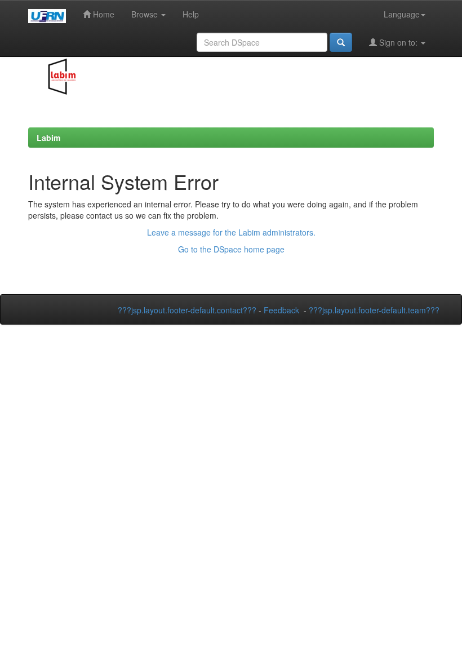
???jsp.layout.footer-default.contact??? (187, 310)
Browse (145, 14)
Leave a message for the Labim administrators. (231, 232)
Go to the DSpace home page (231, 249)
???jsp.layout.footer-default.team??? (374, 310)
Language (402, 14)
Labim (48, 137)
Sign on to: (398, 42)
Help (191, 14)
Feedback (281, 310)
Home (102, 14)
